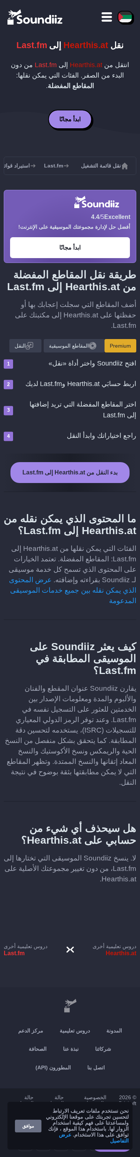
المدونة (114, 1031)
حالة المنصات (24, 1100)
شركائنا (103, 1049)
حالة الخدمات (54, 1100)
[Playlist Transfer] (35, 16)
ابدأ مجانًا (70, 119)
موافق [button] (28, 1126)
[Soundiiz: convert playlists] (70, 1005)
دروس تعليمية (75, 1031)
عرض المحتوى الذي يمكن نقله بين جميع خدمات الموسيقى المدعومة (72, 590)
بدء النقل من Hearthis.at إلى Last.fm (70, 472)
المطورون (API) (53, 1067)
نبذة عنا (71, 1049)
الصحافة (38, 1049)
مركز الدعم (30, 1031)
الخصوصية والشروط (95, 1100)
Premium (120, 346)
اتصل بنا (96, 1067)
